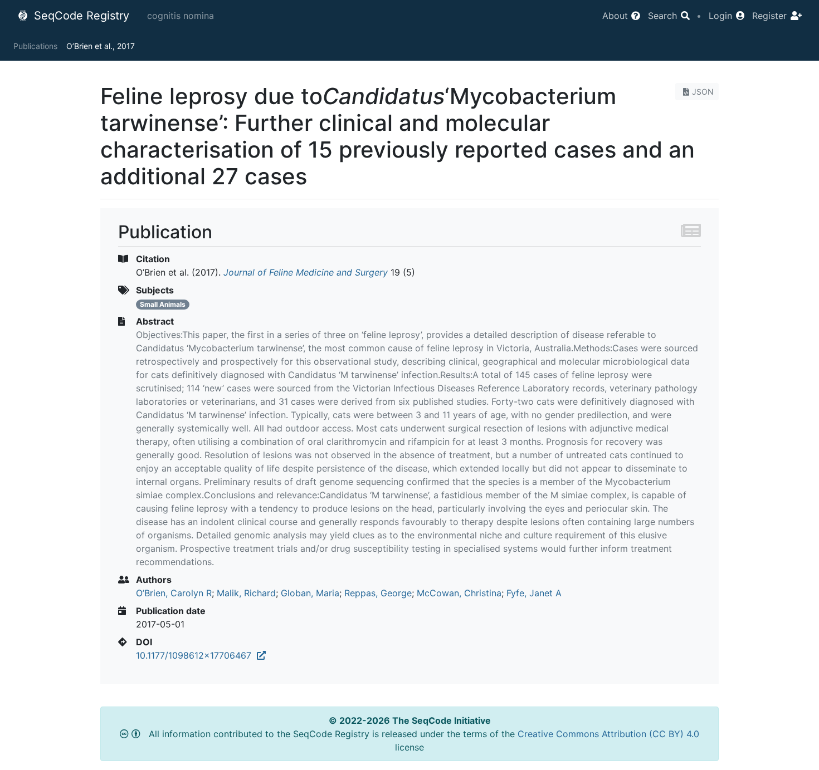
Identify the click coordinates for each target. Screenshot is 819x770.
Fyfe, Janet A (534, 593)
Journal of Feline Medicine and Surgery (305, 272)
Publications (35, 46)
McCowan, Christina (459, 593)
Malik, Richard (246, 593)
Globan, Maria (310, 593)
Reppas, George (378, 593)
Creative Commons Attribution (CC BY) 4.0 (608, 733)
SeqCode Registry (80, 15)
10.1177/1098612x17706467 (196, 655)
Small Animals (163, 304)
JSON (703, 91)
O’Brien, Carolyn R (174, 593)
